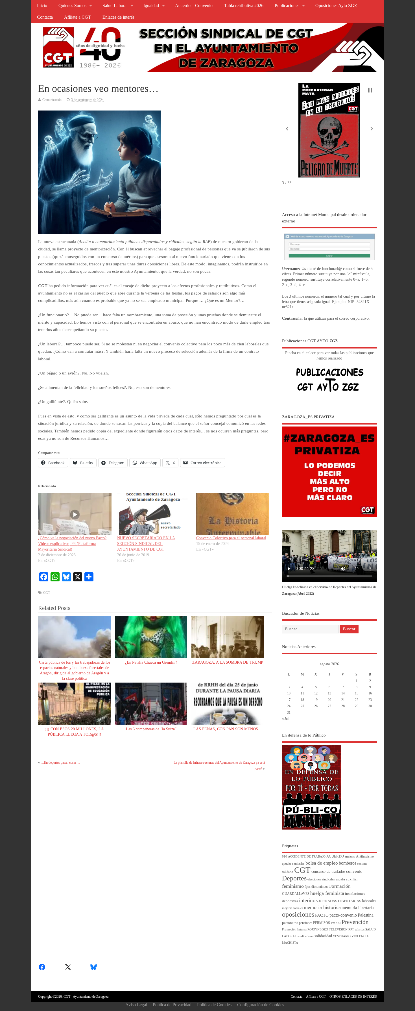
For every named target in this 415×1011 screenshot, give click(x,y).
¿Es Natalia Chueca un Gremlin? (151, 662)
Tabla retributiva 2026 (243, 5)
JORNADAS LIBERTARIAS (339, 901)
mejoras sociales (292, 908)
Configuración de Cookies (260, 1004)
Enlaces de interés (118, 17)
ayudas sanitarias (293, 863)
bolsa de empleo (321, 863)
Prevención (355, 922)
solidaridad (323, 936)
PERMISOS (321, 923)
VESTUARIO (342, 936)
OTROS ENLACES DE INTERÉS (353, 997)
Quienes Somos (72, 5)
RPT (351, 929)
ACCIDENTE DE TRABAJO (307, 856)
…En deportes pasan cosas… (60, 763)
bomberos (347, 863)
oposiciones (298, 914)
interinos (308, 900)
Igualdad (151, 5)
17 (288, 700)
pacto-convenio (343, 915)
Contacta (45, 17)
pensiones (305, 923)
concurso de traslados (328, 871)
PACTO (322, 915)
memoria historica (322, 907)
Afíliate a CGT (77, 17)
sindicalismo (306, 936)
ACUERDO (335, 856)
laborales (369, 901)
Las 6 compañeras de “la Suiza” (151, 729)
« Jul (285, 719)
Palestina (366, 915)
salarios (359, 929)
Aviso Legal (136, 1004)
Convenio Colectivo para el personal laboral (231, 538)
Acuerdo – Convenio (194, 5)
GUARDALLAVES (295, 894)
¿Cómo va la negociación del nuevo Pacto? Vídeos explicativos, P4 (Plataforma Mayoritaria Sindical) (72, 543)
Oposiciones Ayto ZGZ (336, 5)
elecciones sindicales (321, 879)
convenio (354, 871)
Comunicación (52, 100)
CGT (46, 593)
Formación (340, 886)
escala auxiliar (347, 879)
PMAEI (336, 923)
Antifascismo (365, 856)
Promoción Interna (294, 929)
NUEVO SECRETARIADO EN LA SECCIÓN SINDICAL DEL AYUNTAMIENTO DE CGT (146, 543)
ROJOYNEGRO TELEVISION (327, 929)
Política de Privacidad (172, 1004)
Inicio (42, 5)
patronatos (290, 923)
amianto (350, 856)
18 (302, 700)
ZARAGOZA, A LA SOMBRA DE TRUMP (227, 662)
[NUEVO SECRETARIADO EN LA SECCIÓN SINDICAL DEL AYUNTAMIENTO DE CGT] (154, 514)
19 (316, 700)
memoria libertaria (358, 907)
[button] (287, 128)
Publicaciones (287, 5)
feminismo (293, 886)
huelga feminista (327, 893)
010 (284, 856)
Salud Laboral (115, 5)
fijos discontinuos (316, 887)
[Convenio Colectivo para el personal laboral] (233, 514)
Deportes (294, 878)
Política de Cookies (214, 1004)
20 (329, 700)
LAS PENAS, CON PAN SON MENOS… (227, 729)
